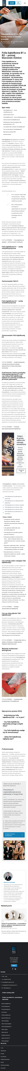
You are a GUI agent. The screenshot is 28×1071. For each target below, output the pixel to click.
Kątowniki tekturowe (5, 1018)
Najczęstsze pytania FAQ (9, 132)
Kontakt (2, 1053)
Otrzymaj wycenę (12, 3)
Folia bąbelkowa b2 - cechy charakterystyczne (14, 117)
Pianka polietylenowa (6, 1003)
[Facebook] (12, 969)
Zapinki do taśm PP (5, 1038)
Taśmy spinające (5, 1020)
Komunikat (3, 1068)
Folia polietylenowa (5, 1006)
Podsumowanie (7, 134)
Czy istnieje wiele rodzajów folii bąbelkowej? (14, 126)
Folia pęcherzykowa (5, 1009)
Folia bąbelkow (7, 484)
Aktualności (3, 1050)
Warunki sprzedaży (5, 1065)
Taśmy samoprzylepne (6, 1023)
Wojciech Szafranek (6, 43)
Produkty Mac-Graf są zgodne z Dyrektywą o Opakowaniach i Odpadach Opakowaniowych (14, 642)
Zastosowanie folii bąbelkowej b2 (11, 119)
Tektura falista (4, 1029)
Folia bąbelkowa (8, 81)
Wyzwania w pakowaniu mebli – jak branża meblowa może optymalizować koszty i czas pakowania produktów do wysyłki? (14, 547)
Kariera (2, 1062)
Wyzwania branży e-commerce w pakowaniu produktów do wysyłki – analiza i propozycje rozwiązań (14, 554)
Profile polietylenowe (5, 1015)
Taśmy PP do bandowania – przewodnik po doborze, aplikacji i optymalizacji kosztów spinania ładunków (13, 925)
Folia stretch (4, 1012)
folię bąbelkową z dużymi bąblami (11, 577)
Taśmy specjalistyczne (6, 1026)
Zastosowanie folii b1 (8, 114)
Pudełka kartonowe (5, 1035)
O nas (2, 1047)
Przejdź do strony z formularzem (10, 834)
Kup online (18, 3)
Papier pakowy (4, 1032)
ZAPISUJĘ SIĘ (21, 471)
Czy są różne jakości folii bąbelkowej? (12, 129)
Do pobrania (3, 1056)
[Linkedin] (15, 969)
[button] (14, 716)
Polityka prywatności (5, 1059)
